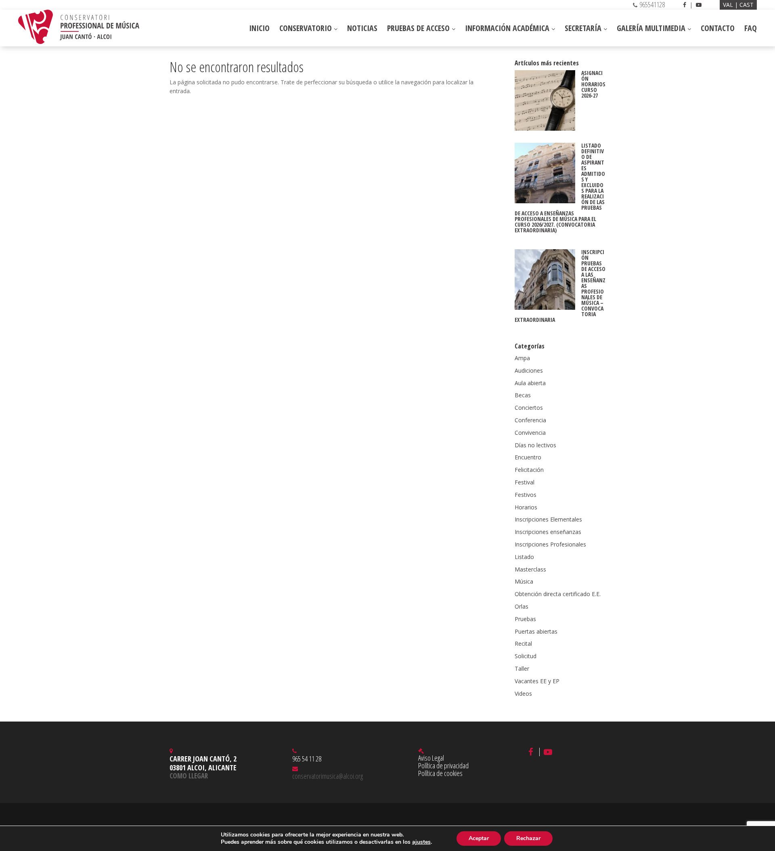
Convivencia (530, 432)
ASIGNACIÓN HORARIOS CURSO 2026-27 (593, 84)
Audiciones (529, 370)
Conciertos (529, 407)
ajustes (421, 842)
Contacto (718, 28)
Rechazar (528, 838)
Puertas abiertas (536, 631)
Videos (523, 693)
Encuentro (528, 457)
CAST (746, 4)
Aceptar (479, 838)
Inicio (259, 28)
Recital (523, 643)
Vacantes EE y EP (537, 681)
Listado (524, 557)
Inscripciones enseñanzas (548, 532)
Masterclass (530, 569)
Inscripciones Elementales (548, 519)
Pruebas (525, 619)
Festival (524, 482)
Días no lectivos (535, 445)
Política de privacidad (443, 765)
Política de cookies (440, 773)
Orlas (521, 606)
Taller (522, 668)
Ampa (522, 358)
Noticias (362, 28)
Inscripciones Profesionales (550, 544)
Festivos (525, 495)
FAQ (750, 28)
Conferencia (530, 420)
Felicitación (529, 469)
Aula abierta (530, 383)
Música (524, 581)
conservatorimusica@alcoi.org (327, 776)
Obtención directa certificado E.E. (558, 594)
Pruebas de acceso (419, 28)
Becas (523, 395)
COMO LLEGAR (189, 775)
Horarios (526, 507)
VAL (729, 4)
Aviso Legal (431, 758)
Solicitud (525, 656)
